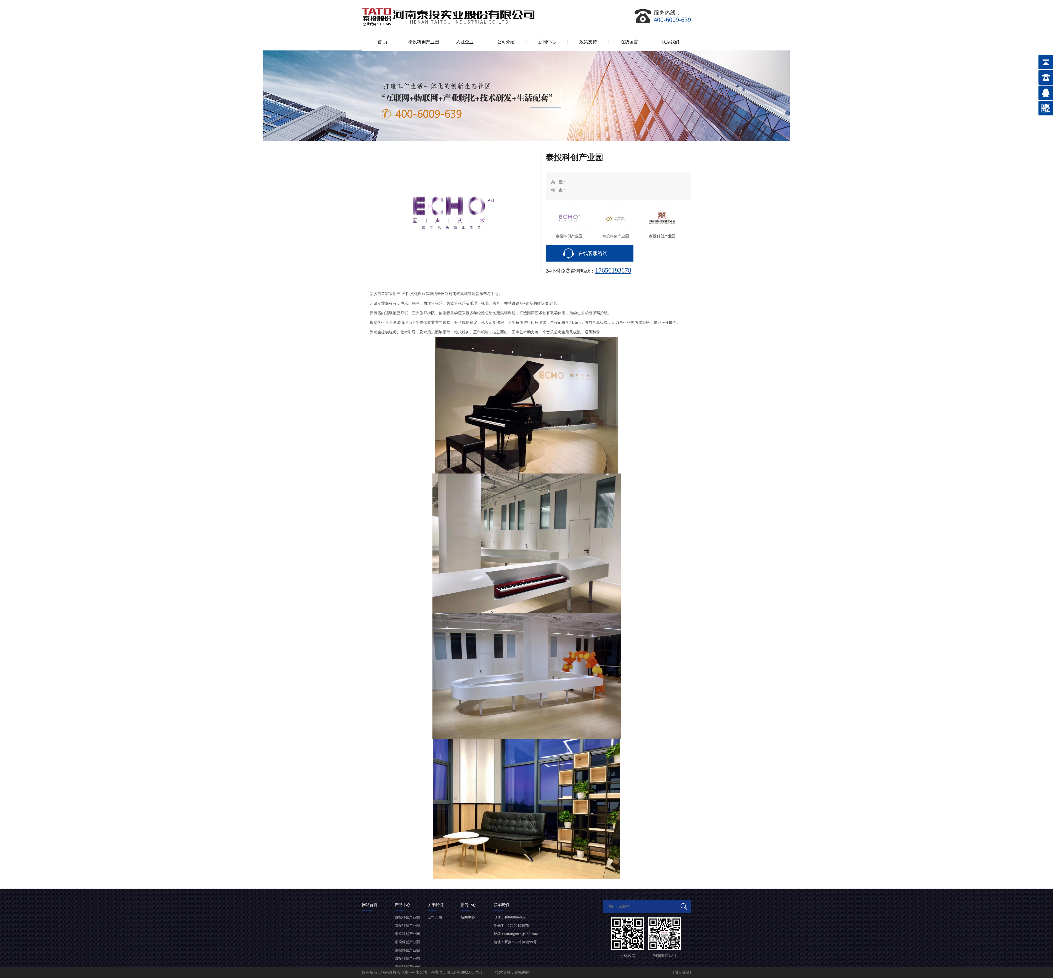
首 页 (382, 41)
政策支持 (588, 41)
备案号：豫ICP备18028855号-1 (457, 972)
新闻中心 (547, 41)
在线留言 (629, 41)
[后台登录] (682, 972)
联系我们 (670, 41)
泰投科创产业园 (423, 41)
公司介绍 (506, 41)
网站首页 (369, 905)
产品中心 (402, 905)
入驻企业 (465, 41)
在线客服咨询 (593, 253)
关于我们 (435, 905)
